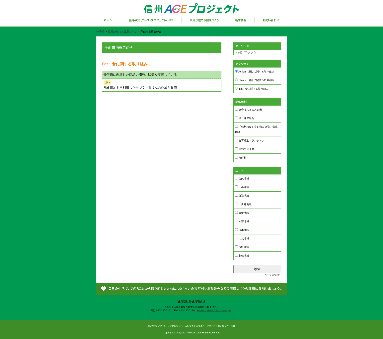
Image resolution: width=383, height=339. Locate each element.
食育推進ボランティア (251, 140)
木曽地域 (243, 221)
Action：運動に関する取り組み (256, 71)
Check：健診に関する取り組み (256, 80)
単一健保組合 (246, 118)
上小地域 (243, 187)
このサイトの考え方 (195, 325)
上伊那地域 (245, 204)
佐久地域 (243, 178)
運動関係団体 (246, 149)
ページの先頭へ (273, 274)
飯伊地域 (243, 212)
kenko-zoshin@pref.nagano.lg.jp (214, 310)
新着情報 (241, 22)
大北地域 (243, 238)
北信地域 (243, 255)
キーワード (242, 46)
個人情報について (157, 325)
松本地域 (243, 229)
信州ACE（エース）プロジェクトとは (151, 22)
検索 (257, 269)
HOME (100, 31)
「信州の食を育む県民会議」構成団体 (256, 129)
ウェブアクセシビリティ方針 (221, 325)
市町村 (242, 157)
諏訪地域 (243, 195)
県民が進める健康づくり (204, 22)
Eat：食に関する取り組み (253, 88)
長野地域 (243, 247)
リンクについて (175, 325)
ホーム (108, 22)
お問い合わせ (271, 22)
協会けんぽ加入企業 (250, 109)
